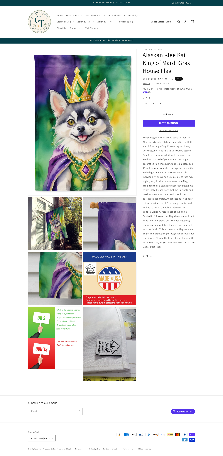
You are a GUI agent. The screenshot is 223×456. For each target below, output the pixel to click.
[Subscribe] (79, 411)
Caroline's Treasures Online (45, 449)
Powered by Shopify (64, 449)
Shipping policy (144, 449)
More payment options (168, 130)
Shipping (146, 83)
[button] (73, 15)
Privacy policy (80, 449)
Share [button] (149, 256)
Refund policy (94, 449)
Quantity (146, 97)
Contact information (111, 449)
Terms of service (129, 449)
